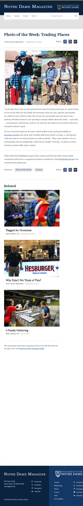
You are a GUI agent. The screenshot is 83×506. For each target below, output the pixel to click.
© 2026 (7, 499)
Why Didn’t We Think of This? (23, 280)
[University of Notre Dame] (68, 474)
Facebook (37, 481)
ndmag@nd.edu (9, 486)
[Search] (76, 16)
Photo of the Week (23, 170)
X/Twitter (37, 485)
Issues (16, 16)
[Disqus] (31, 378)
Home (8, 16)
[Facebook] (65, 41)
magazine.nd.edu (11, 135)
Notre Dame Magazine (28, 6)
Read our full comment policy (32, 349)
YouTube (79, 492)
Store (34, 16)
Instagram (38, 488)
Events (56, 492)
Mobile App (58, 486)
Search (56, 482)
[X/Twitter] (70, 41)
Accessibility (58, 499)
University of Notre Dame (68, 7)
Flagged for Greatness (18, 230)
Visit (55, 495)
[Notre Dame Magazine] (25, 474)
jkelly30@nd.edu (67, 159)
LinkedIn (37, 491)
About (25, 16)
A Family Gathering (17, 330)
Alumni (39, 170)
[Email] (75, 41)
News (56, 489)
